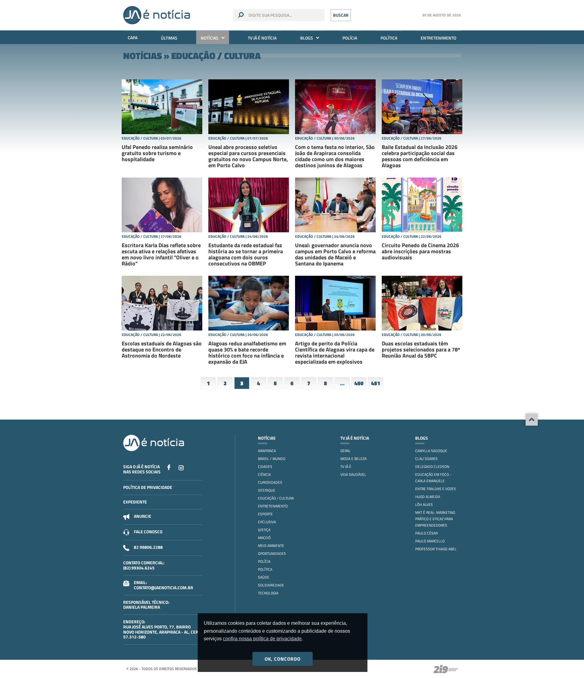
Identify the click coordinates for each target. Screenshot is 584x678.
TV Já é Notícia (262, 38)
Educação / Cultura (276, 498)
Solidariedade (271, 585)
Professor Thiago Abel (436, 549)
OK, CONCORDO (283, 658)
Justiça (264, 530)
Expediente (135, 502)
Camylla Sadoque (431, 451)
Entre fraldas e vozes (435, 489)
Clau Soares (426, 459)
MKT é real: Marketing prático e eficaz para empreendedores (435, 519)
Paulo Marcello (430, 541)
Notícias (209, 38)
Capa (132, 37)
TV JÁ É (345, 466)
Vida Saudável (353, 474)
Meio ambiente (271, 545)
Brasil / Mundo (271, 459)
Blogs (306, 38)
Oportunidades (272, 553)
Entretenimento (438, 38)
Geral (345, 451)
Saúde (263, 577)
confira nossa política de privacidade (262, 638)
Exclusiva (267, 522)
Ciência (264, 474)
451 (375, 383)
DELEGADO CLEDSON (432, 466)
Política (389, 38)
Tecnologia (268, 593)
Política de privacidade (147, 487)
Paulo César (426, 533)
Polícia (349, 38)
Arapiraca (267, 451)
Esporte (265, 514)
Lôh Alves (424, 504)
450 (358, 383)
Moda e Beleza (353, 459)
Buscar (341, 15)
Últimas (169, 38)
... (342, 383)
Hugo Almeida (427, 497)
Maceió (264, 538)
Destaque (266, 490)
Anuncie (142, 516)
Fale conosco (148, 531)
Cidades (265, 466)
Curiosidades (270, 482)
